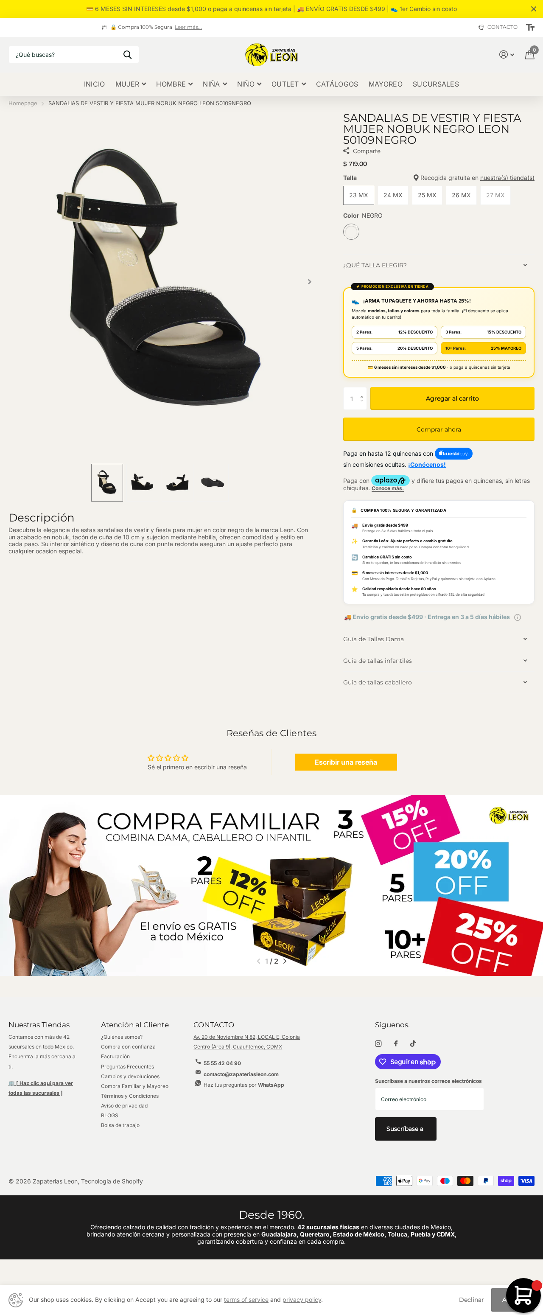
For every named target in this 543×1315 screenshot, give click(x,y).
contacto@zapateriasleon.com (241, 1074)
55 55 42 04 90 (222, 1063)
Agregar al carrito (452, 398)
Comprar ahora (439, 429)
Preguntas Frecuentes (127, 1066)
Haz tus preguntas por (244, 1085)
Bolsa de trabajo (120, 1125)
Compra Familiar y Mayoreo (134, 1086)
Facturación (115, 1056)
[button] (309, 281)
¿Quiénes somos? (122, 1037)
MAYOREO (386, 84)
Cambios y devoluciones (130, 1076)
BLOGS (109, 1115)
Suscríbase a (405, 1129)
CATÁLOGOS (337, 84)
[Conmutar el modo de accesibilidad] (530, 27)
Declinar (471, 1300)
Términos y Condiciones (130, 1096)
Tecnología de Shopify (112, 1181)
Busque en (127, 54)
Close (533, 9)
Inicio (94, 84)
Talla (439, 177)
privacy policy (302, 1299)
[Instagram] (378, 1043)
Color (363, 215)
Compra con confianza (128, 1046)
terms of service (246, 1299)
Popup (517, 616)
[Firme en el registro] (507, 54)
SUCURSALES (436, 84)
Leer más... (95, 27)
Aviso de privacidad (124, 1105)
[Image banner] (271, 885)
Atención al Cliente (135, 1025)
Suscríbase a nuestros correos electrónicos (428, 1081)
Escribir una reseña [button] (346, 762)
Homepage (22, 103)
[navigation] (107, 483)
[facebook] (395, 1044)
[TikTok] (413, 1043)
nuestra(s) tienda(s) (507, 177)
